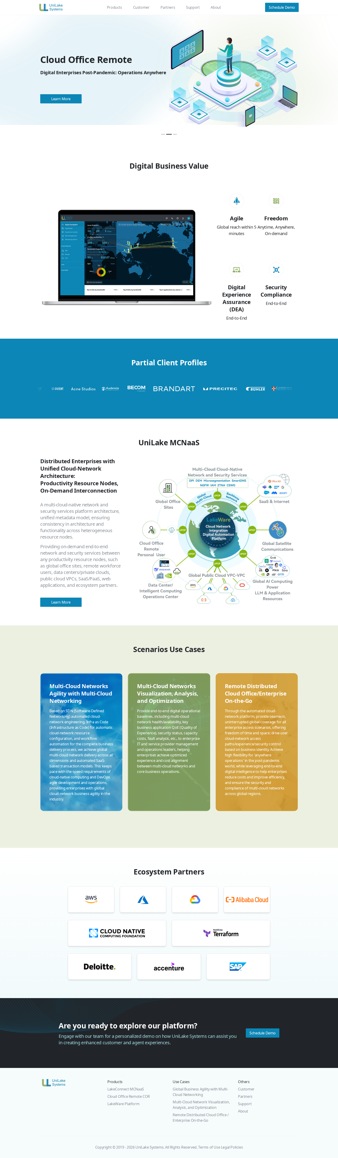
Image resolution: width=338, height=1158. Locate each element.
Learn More (71, 106)
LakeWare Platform (123, 1103)
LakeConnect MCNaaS (125, 1089)
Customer (141, 7)
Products (114, 7)
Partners (167, 7)
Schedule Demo (262, 1033)
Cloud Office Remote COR (128, 1096)
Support (193, 7)
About (216, 7)
